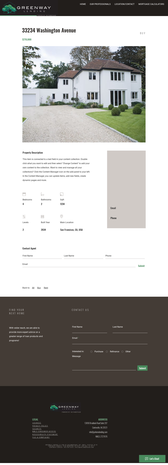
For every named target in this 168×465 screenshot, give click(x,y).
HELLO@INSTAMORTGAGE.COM (84, 447)
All (33, 288)
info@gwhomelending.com (98, 432)
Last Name (118, 327)
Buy (39, 288)
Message (76, 356)
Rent (46, 288)
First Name (77, 327)
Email (74, 338)
